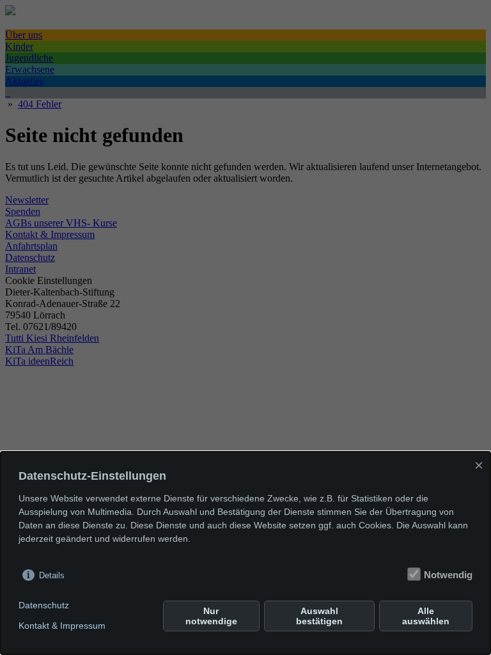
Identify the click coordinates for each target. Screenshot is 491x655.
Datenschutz (44, 605)
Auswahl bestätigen (319, 616)
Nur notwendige (211, 616)
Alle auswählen (425, 616)
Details (52, 575)
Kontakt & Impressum (62, 625)
